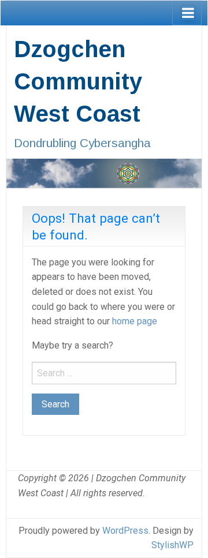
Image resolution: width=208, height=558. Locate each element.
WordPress (125, 530)
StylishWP (172, 545)
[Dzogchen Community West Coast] (104, 172)
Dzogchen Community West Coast (78, 81)
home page (134, 321)
